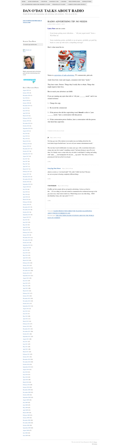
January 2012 (26, 326)
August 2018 (26, 131)
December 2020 (26, 95)
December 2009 (26, 390)
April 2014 (25, 258)
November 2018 (27, 123)
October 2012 (26, 303)
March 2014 (26, 260)
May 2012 (25, 316)
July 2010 (25, 372)
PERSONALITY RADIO (58, 4)
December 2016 (26, 176)
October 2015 (26, 212)
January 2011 (26, 357)
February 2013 (26, 293)
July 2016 (25, 189)
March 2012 (26, 321)
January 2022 (26, 93)
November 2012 (27, 301)
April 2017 (25, 166)
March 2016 (26, 199)
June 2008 (25, 435)
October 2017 (26, 151)
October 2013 (26, 273)
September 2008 (27, 428)
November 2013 (27, 270)
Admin (94, 444)
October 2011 (26, 334)
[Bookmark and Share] (33, 50)
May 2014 (25, 255)
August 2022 (26, 90)
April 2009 (25, 410)
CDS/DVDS (44, 1)
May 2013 (25, 285)
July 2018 (25, 133)
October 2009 (26, 395)
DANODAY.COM (54, 1)
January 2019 (26, 121)
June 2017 (25, 161)
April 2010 (25, 379)
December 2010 (26, 359)
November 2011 (27, 331)
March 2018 (26, 141)
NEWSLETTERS (86, 1)
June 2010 (25, 374)
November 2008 (27, 423)
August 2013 (26, 278)
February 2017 (26, 171)
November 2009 (27, 392)
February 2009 (26, 415)
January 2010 (26, 387)
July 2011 (25, 341)
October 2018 (26, 126)
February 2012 (26, 324)
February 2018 (26, 143)
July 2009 (25, 402)
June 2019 (25, 110)
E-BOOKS (63, 1)
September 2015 (27, 214)
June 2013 (25, 283)
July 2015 (25, 220)
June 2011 (25, 344)
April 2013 (25, 288)
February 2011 (26, 354)
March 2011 (26, 351)
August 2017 (26, 156)
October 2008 (26, 425)
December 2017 (26, 148)
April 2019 (25, 113)
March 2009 (26, 412)
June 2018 (25, 136)
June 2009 (25, 405)
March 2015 (26, 230)
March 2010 (26, 382)
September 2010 (27, 367)
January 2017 (26, 174)
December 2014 (26, 237)
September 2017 (27, 154)
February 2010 (26, 384)
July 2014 (25, 250)
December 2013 (26, 268)
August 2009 (26, 400)
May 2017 (25, 164)
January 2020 (26, 103)
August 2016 (26, 187)
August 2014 (26, 247)
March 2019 (26, 115)
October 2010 (26, 364)
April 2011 (25, 349)
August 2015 (26, 217)
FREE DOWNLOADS (74, 1)
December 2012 (26, 298)
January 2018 (26, 146)
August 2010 (26, 369)
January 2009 (26, 417)
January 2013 (26, 296)
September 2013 (27, 275)
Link (49, 161)
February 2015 (26, 232)
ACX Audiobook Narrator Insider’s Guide (36, 4)
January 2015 (26, 235)
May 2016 (25, 194)
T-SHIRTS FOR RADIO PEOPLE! (77, 4)
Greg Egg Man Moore (54, 168)
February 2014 (26, 263)
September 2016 (27, 184)
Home (24, 1)
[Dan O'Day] (33, 62)
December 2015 (26, 207)
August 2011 (26, 339)
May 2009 (25, 407)
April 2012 (25, 318)
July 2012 (25, 311)
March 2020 (26, 100)
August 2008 (26, 430)
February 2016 (26, 202)
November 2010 (27, 362)
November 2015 (27, 209)
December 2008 (26, 420)
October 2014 (26, 242)
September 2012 (27, 306)
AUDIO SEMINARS (33, 1)
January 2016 (26, 204)
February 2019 (26, 118)
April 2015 (25, 227)
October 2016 (26, 181)
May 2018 (25, 138)
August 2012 (26, 308)
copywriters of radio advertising (64, 75)
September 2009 (27, 397)
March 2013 (26, 291)
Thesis (95, 442)
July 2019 (25, 108)
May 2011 (25, 346)
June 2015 (25, 222)
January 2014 (26, 265)
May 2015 (25, 225)
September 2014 (27, 245)
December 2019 (26, 105)
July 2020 (25, 98)
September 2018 (27, 128)
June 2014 (25, 252)
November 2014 (27, 240)
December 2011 (26, 329)
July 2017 (25, 159)
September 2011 (27, 336)
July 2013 (25, 280)
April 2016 (25, 197)
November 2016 (27, 179)
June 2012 (25, 313)
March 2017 (26, 169)
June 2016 (25, 192)
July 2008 (25, 433)
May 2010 (25, 377)
